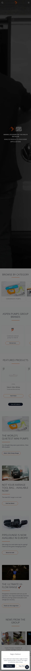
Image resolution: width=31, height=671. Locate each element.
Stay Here (22, 666)
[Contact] (27, 667)
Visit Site (9, 666)
